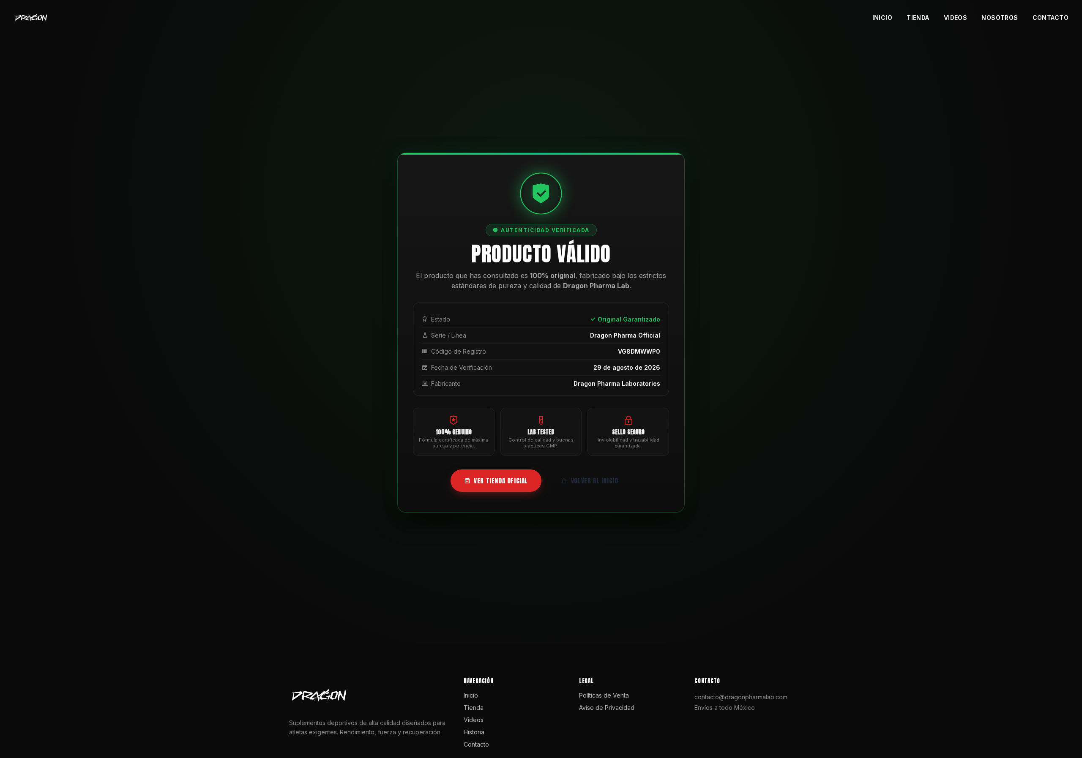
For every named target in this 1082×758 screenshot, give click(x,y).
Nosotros (999, 17)
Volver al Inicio (594, 480)
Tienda (918, 17)
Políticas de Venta (604, 695)
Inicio (882, 17)
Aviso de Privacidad (606, 707)
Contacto (1050, 17)
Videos (955, 17)
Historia (474, 732)
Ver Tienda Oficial (501, 480)
